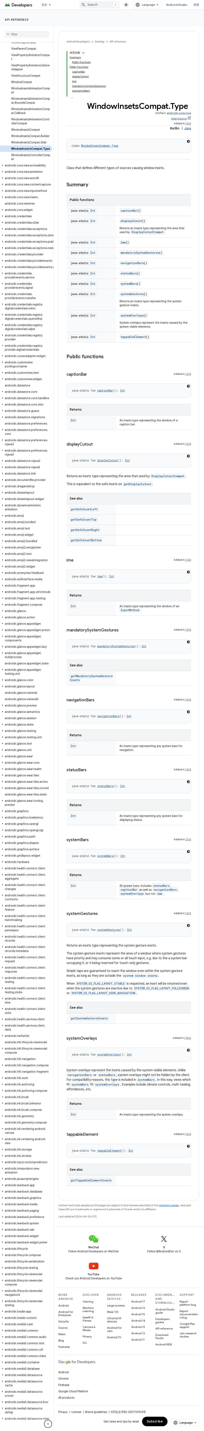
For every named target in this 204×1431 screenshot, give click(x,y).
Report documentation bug (189, 1314)
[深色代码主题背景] (188, 141)
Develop (99, 41)
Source (62, 1328)
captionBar (129, 210)
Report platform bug (188, 1303)
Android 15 (138, 1314)
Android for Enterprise (65, 1313)
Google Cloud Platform (73, 1391)
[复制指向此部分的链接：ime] (77, 560)
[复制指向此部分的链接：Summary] (92, 185)
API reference (17, 19)
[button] (26, 165)
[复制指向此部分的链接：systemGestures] (102, 914)
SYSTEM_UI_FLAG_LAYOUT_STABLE (100, 983)
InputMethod (130, 610)
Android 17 (138, 1301)
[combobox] (99, 4)
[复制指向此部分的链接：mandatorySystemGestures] (123, 630)
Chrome (63, 1378)
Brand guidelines (96, 1412)
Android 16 (138, 1308)
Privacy (87, 1336)
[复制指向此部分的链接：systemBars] (93, 840)
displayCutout (131, 221)
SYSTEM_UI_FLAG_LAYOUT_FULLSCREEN (161, 988)
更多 (44, 5)
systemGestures (132, 294)
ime (123, 242)
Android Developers (78, 41)
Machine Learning (88, 1309)
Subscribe (155, 1421)
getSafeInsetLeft (84, 509)
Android (63, 1305)
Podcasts (64, 1347)
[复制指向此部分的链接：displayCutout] (97, 444)
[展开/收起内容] (83, 52)
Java (187, 128)
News (61, 1334)
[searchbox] (27, 34)
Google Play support (187, 1325)
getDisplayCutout (137, 484)
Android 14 (138, 1320)
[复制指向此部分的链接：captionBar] (91, 374)
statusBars (129, 273)
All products (66, 1397)
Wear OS (112, 1312)
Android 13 (138, 1327)
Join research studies (188, 1335)
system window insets (140, 975)
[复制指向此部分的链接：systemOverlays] (101, 1038)
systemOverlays (132, 315)
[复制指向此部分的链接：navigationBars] (98, 700)
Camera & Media (89, 1328)
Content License (169, 1205)
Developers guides (162, 1320)
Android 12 (138, 1333)
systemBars (129, 284)
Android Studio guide (165, 1311)
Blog (61, 1340)
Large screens (116, 1305)
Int (92, 210)
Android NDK (163, 1344)
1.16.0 (187, 1038)
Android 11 (138, 1339)
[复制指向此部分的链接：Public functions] (108, 357)
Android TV (114, 1337)
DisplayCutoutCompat (148, 232)
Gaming (88, 1301)
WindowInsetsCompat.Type (99, 146)
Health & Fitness (88, 1319)
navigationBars (132, 263)
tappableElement (133, 337)
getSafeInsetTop (84, 519)
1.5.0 (188, 123)
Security (63, 1321)
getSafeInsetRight (85, 530)
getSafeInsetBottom (86, 540)
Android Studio (176, 5)
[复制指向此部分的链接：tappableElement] (102, 1134)
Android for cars (114, 1329)
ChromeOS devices (114, 1319)
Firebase (63, 1385)
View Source (179, 118)
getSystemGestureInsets (89, 1018)
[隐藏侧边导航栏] (48, 1424)
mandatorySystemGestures (140, 253)
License (76, 1412)
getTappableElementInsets (91, 1180)
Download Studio (161, 1336)
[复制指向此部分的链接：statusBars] (90, 770)
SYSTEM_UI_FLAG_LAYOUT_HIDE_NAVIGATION (103, 993)
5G (85, 1343)
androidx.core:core (179, 113)
